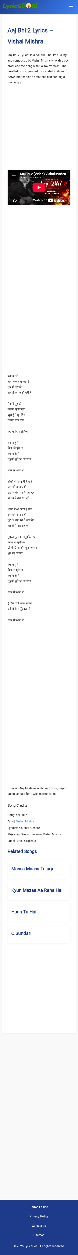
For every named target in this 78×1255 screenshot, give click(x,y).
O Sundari (21, 933)
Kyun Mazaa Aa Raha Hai (36, 890)
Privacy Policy (39, 1216)
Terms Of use (39, 1207)
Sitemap (39, 1235)
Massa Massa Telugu (33, 868)
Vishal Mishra (25, 821)
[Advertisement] (39, 124)
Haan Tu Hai (23, 911)
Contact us (39, 1226)
